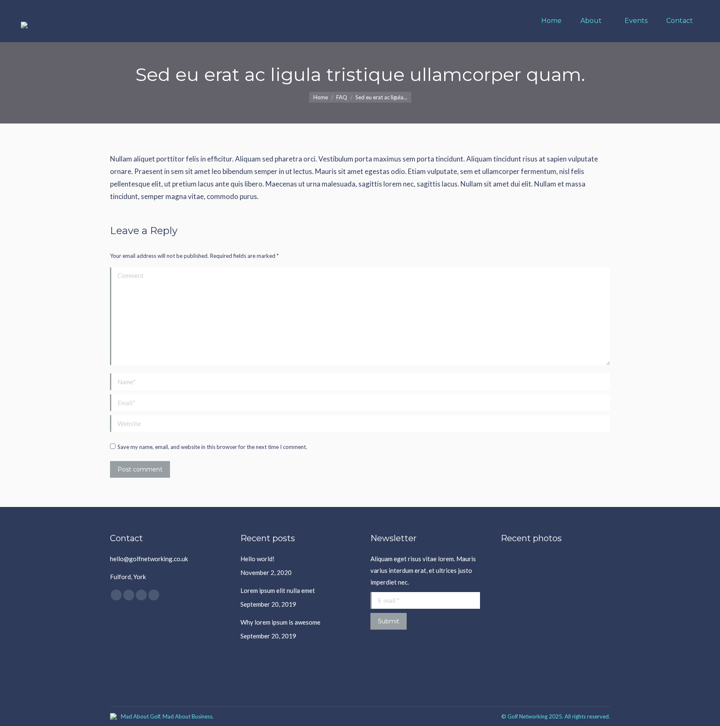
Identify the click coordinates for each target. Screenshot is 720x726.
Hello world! (257, 558)
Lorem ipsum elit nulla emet (277, 590)
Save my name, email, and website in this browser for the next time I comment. (212, 447)
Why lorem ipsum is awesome (280, 622)
